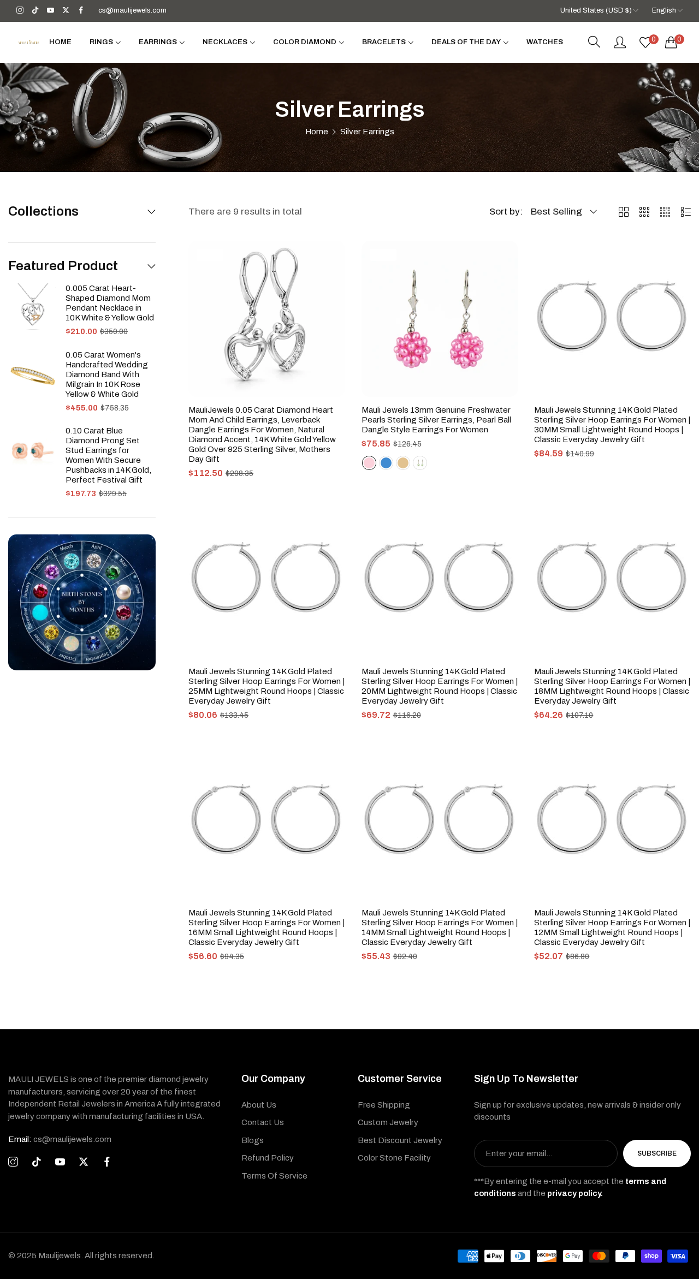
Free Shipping (384, 1104)
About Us (258, 1104)
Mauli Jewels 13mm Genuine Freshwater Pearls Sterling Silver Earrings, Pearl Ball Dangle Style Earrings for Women (436, 420)
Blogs (252, 1140)
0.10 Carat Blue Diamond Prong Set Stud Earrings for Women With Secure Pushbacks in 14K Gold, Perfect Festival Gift (108, 455)
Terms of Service (274, 1175)
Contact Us (262, 1122)
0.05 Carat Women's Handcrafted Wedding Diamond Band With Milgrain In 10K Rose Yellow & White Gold (107, 374)
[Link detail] (19, 11)
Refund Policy (267, 1157)
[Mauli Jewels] (28, 42)
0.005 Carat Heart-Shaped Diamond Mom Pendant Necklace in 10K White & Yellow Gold (110, 303)
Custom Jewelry (388, 1122)
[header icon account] (620, 42)
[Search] (594, 42)
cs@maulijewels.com (59, 1139)
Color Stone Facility (394, 1157)
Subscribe (657, 1153)
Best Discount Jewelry (400, 1140)
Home (316, 131)
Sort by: (506, 211)
